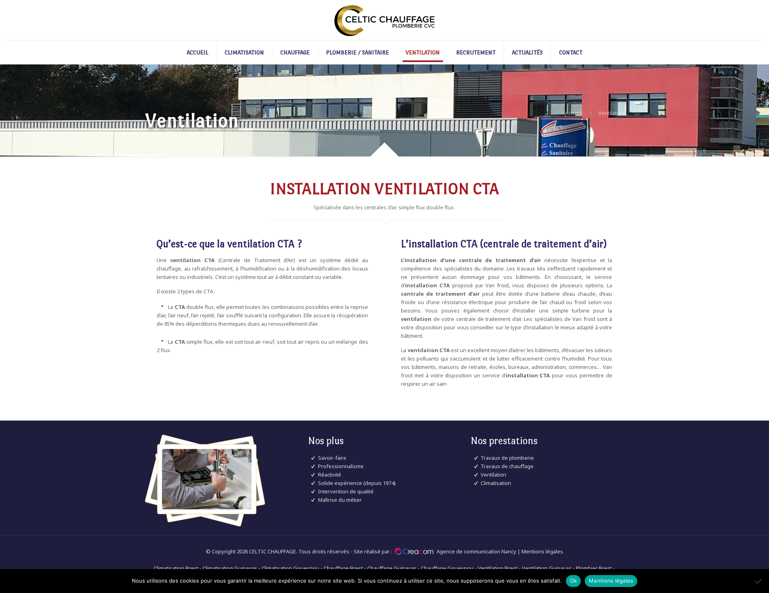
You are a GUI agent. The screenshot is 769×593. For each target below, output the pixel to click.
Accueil (573, 112)
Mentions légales (542, 551)
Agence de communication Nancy (476, 551)
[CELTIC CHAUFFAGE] (384, 20)
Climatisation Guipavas (230, 568)
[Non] (759, 581)
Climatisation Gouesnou (290, 568)
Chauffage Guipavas (392, 568)
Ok (573, 580)
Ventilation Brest (497, 568)
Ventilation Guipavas (547, 568)
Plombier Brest (594, 568)
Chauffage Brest (343, 568)
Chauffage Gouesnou (447, 568)
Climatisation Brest (176, 568)
